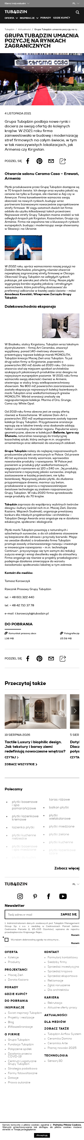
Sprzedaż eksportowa (62, 976)
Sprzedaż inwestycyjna (63, 966)
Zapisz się (69, 914)
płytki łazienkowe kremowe (25, 818)
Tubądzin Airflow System (64, 1034)
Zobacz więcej (66, 868)
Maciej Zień (15, 975)
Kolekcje (13, 957)
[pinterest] (39, 161)
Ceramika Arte (58, 1043)
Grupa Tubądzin (19, 1039)
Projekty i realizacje (21, 1017)
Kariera (51, 997)
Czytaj (10, 757)
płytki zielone (59, 834)
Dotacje (13, 1077)
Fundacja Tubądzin (21, 1044)
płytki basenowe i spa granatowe (62, 863)
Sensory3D (55, 1060)
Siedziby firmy (57, 962)
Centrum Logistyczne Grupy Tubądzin (22, 1062)
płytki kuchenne (61, 842)
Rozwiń (75, 935)
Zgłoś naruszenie (59, 985)
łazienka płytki (23, 827)
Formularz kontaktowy (63, 957)
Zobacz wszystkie (20, 764)
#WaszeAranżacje (20, 1026)
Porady (45, 18)
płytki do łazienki (25, 865)
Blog (11, 1022)
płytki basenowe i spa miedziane (24, 848)
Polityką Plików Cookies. (67, 1125)
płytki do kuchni (24, 857)
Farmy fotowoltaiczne (22, 1073)
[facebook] (28, 161)
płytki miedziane (61, 826)
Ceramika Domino (60, 1038)
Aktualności (24, 29)
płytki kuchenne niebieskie (24, 837)
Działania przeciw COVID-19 (20, 1055)
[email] (51, 161)
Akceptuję (42, 1135)
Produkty (14, 962)
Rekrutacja (55, 1002)
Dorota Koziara (18, 979)
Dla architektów (58, 989)
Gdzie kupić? (61, 18)
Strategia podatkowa (22, 1068)
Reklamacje (55, 980)
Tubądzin (9, 29)
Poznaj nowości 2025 (62, 1047)
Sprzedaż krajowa (60, 971)
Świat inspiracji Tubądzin (25, 1012)
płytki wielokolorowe (59, 817)
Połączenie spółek (20, 1049)
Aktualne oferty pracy (62, 1007)
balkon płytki (59, 807)
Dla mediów (55, 1022)
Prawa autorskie (19, 1082)
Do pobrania (16, 1000)
